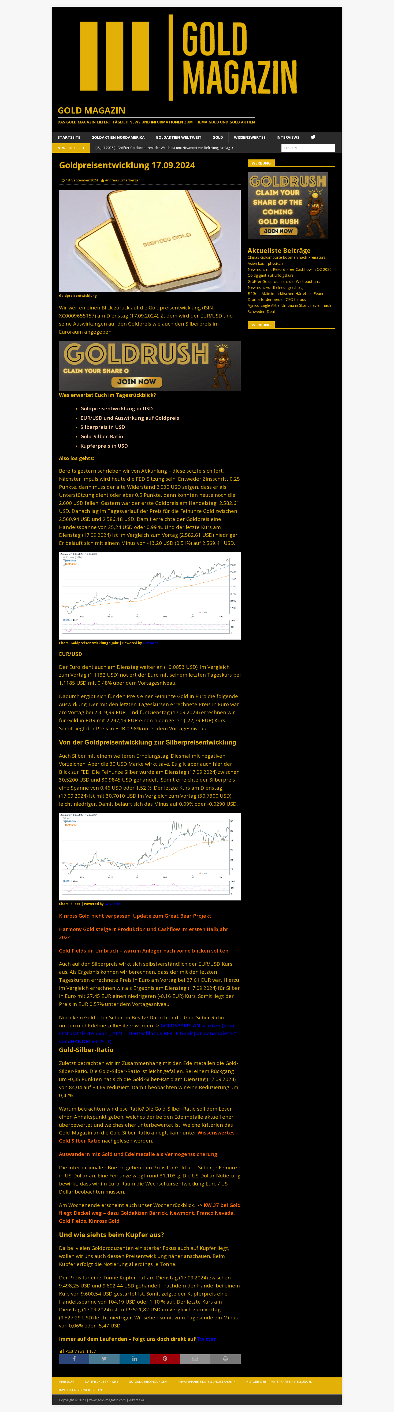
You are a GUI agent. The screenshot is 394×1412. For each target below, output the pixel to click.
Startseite (69, 137)
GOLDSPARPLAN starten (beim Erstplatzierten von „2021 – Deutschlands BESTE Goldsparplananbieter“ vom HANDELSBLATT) (148, 1033)
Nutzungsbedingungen (148, 1382)
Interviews (288, 137)
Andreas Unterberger (122, 180)
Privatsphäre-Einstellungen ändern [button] (206, 1382)
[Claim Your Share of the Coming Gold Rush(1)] (150, 387)
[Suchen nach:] (308, 147)
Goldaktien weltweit (179, 137)
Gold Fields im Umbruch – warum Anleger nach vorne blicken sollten (143, 950)
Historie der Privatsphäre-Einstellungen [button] (279, 1382)
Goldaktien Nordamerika (118, 137)
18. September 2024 (82, 180)
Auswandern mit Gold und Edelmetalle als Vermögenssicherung (138, 1154)
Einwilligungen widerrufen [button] (80, 1390)
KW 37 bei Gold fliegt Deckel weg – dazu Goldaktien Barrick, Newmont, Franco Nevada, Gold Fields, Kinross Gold (150, 1213)
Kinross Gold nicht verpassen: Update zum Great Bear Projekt (135, 915)
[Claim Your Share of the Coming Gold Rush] (288, 236)
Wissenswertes (250, 137)
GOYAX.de (150, 643)
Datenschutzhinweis (101, 1382)
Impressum (66, 1382)
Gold (218, 137)
